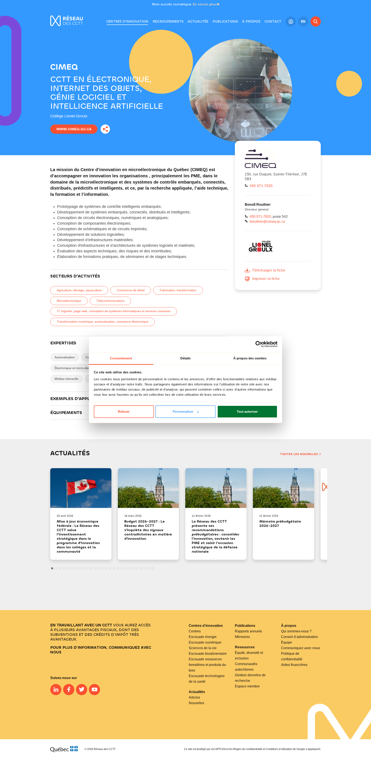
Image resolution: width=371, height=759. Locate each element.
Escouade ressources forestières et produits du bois (207, 664)
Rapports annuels (248, 631)
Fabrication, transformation (178, 290)
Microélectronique (69, 300)
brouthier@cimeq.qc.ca (267, 221)
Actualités (197, 692)
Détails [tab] (185, 358)
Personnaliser (183, 411)
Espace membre (247, 686)
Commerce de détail (130, 290)
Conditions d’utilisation (279, 749)
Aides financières (294, 665)
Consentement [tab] (121, 358)
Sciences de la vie (203, 648)
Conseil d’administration (299, 637)
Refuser (124, 411)
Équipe (286, 642)
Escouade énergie (203, 637)
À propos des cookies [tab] (249, 358)
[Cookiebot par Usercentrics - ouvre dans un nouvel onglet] (258, 344)
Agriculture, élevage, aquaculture (79, 290)
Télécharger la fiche (268, 270)
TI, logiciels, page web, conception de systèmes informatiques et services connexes (113, 311)
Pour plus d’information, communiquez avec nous (100, 650)
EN (303, 21)
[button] (168, 21)
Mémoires (242, 637)
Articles (194, 697)
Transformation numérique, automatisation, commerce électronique (102, 321)
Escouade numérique (205, 642)
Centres (195, 631)
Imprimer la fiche (266, 279)
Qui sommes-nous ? (296, 631)
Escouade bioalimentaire (208, 653)
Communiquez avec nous (300, 648)
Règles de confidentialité (247, 749)
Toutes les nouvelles (299, 454)
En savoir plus (204, 4)
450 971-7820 (261, 186)
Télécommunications (110, 300)
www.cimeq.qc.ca (73, 129)
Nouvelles (196, 703)
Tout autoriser (247, 411)
